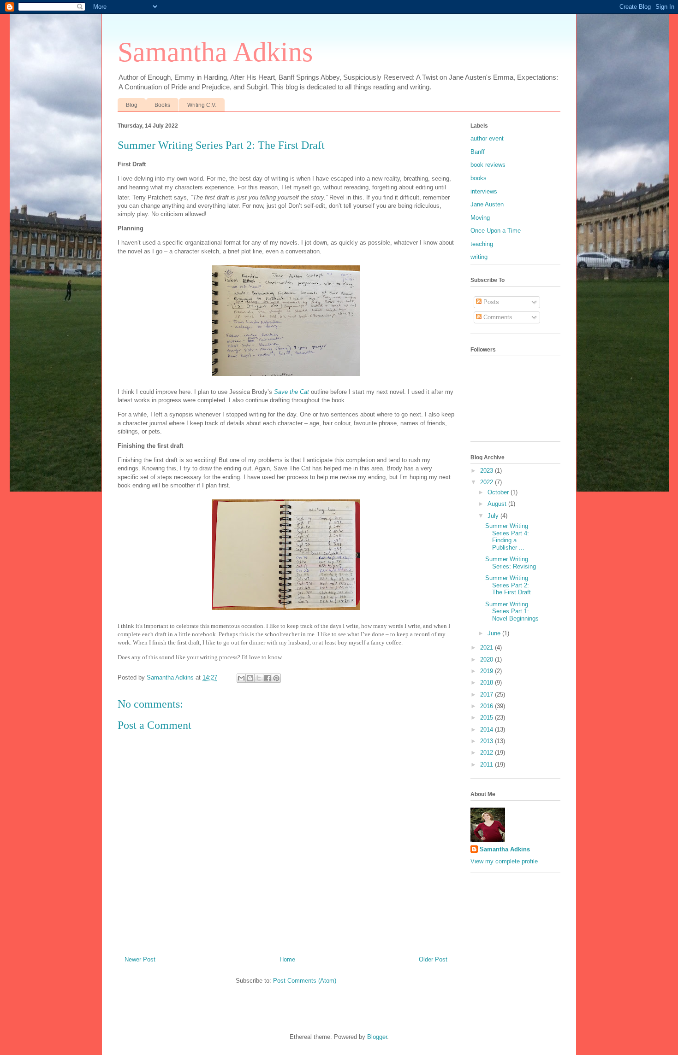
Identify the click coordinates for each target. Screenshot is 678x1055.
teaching (481, 243)
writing (479, 256)
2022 (487, 482)
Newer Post (140, 959)
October (499, 492)
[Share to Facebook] (267, 678)
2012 (487, 752)
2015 (487, 717)
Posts (490, 302)
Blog (131, 105)
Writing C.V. (201, 105)
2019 (487, 671)
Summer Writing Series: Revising (510, 563)
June (495, 633)
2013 (487, 741)
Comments (497, 317)
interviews (483, 191)
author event (487, 138)
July (494, 515)
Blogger (377, 1036)
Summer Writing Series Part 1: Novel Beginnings (512, 611)
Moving (480, 217)
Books (162, 105)
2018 (487, 682)
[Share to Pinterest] (276, 678)
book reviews (488, 164)
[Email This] (241, 678)
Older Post (433, 959)
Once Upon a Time (495, 230)
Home (287, 959)
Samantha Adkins (215, 52)
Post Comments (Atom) (304, 980)
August (498, 503)
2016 (487, 706)
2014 (487, 729)
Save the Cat (291, 391)
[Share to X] (258, 678)
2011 (487, 764)
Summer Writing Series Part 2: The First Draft (508, 585)
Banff (477, 151)
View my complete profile (504, 861)
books (478, 178)
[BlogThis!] (250, 678)
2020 (487, 659)
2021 (487, 647)
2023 (487, 470)
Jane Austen (487, 204)
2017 (487, 694)
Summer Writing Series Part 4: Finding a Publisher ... (507, 536)
